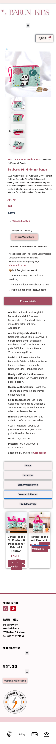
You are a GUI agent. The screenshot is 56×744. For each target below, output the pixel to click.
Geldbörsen (39, 452)
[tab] (28, 301)
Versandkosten (21, 221)
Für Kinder (21, 159)
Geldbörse (34, 159)
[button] (28, 25)
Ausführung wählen (18, 565)
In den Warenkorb (24, 237)
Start (10, 159)
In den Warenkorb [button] (41, 547)
